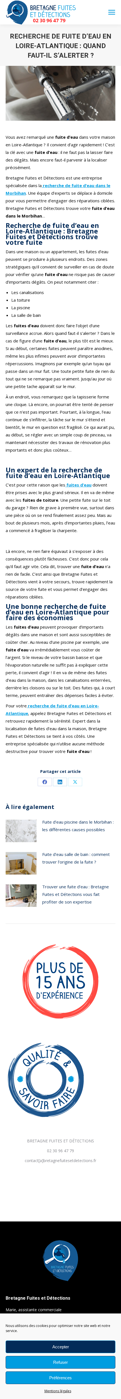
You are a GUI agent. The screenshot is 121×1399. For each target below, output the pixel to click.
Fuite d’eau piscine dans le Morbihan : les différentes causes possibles (78, 825)
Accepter (60, 1346)
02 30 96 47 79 (60, 1150)
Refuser (60, 1362)
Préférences (60, 1377)
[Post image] (21, 831)
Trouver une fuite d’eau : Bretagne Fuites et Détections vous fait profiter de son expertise (75, 894)
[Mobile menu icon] (111, 12)
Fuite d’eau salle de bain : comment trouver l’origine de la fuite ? (76, 858)
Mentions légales (57, 1391)
